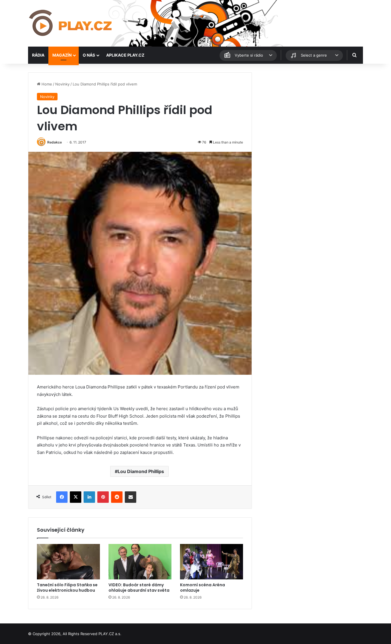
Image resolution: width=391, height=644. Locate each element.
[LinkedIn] (89, 497)
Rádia (38, 55)
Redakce (54, 142)
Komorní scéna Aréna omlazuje (202, 587)
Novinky (62, 84)
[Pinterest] (103, 497)
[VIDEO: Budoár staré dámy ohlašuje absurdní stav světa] (139, 561)
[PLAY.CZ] (71, 23)
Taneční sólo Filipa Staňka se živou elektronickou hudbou (67, 587)
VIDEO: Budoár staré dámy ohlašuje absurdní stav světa (138, 587)
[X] (75, 497)
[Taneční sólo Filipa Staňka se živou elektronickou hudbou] (68, 561)
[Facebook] (62, 497)
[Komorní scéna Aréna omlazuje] (211, 561)
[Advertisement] (310, 112)
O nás (89, 55)
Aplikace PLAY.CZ (125, 55)
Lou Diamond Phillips (141, 471)
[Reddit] (117, 497)
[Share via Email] (130, 497)
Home (46, 84)
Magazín (62, 55)
